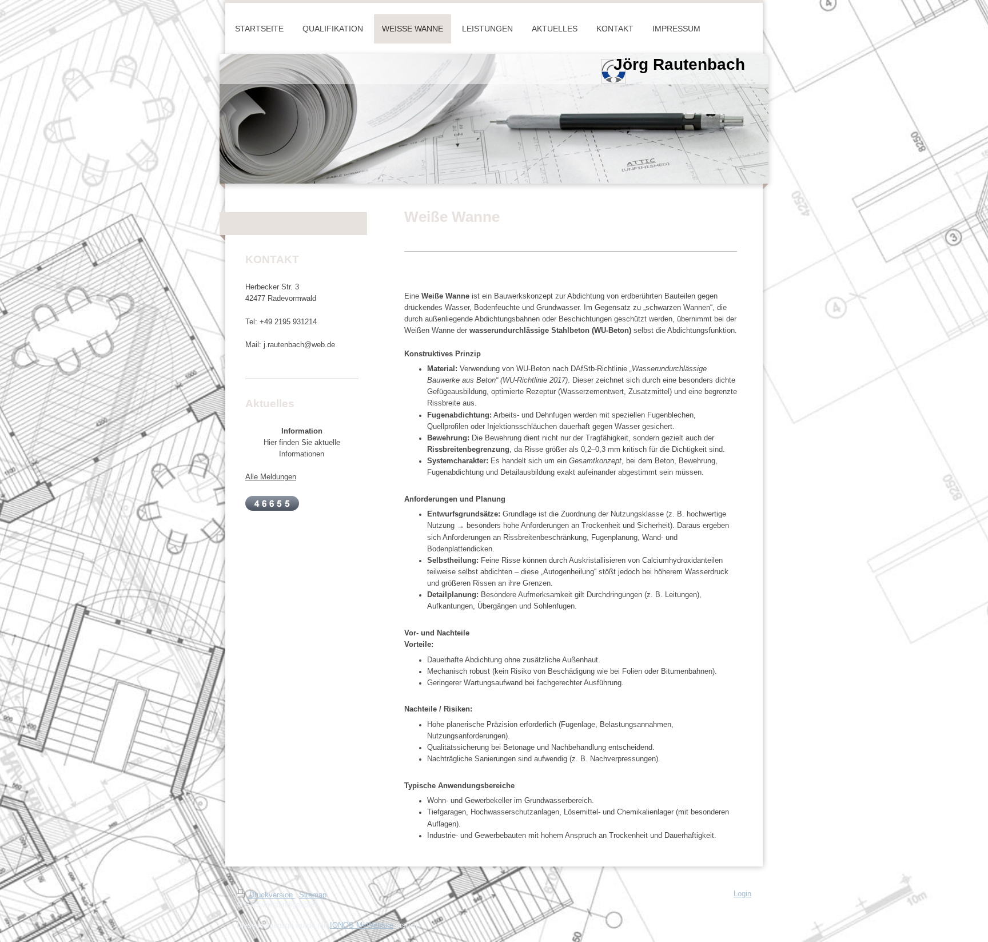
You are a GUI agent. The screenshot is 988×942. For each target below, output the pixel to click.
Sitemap (312, 895)
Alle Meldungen (270, 477)
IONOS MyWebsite (361, 925)
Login (742, 894)
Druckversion (271, 895)
